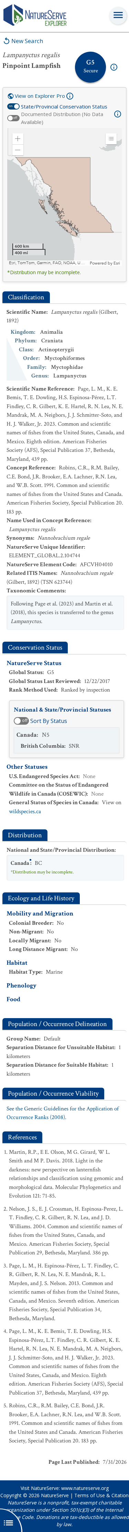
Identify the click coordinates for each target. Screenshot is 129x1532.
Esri (117, 263)
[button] (17, 138)
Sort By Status (48, 721)
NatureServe (55, 1495)
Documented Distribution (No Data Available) (62, 118)
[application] (64, 197)
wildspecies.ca (25, 811)
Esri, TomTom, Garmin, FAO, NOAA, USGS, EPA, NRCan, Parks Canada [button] (48, 263)
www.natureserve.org (85, 1488)
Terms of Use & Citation (101, 1495)
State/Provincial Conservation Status (64, 106)
